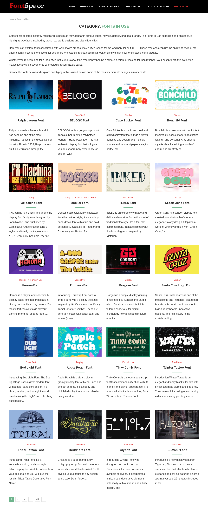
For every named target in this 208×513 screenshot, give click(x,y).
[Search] (197, 6)
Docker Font (80, 203)
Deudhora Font (80, 450)
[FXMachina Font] (31, 177)
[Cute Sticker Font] (128, 94)
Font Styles (133, 7)
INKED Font (128, 203)
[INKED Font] (128, 177)
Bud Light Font (30, 367)
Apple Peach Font (79, 367)
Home (72, 7)
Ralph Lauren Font (31, 120)
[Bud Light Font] (31, 342)
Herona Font (31, 285)
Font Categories (109, 7)
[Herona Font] (31, 259)
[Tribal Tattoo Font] (31, 424)
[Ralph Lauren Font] (31, 94)
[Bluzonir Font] (177, 424)
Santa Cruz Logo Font (177, 285)
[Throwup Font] (80, 259)
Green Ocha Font (177, 203)
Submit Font (87, 7)
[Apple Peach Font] (80, 342)
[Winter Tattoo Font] (177, 342)
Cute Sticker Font (128, 120)
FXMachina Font (31, 203)
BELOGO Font (79, 120)
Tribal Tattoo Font (31, 450)
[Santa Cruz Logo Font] (177, 259)
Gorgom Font (128, 285)
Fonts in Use (181, 7)
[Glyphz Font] (128, 424)
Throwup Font (80, 285)
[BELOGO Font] (80, 94)
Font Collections (158, 7)
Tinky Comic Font (128, 367)
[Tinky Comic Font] (128, 342)
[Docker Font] (80, 177)
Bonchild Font (177, 120)
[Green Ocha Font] (177, 177)
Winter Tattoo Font (177, 367)
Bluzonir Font (177, 450)
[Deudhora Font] (80, 424)
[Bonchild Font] (177, 94)
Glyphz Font (128, 450)
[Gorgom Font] (128, 259)
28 (37, 499)
